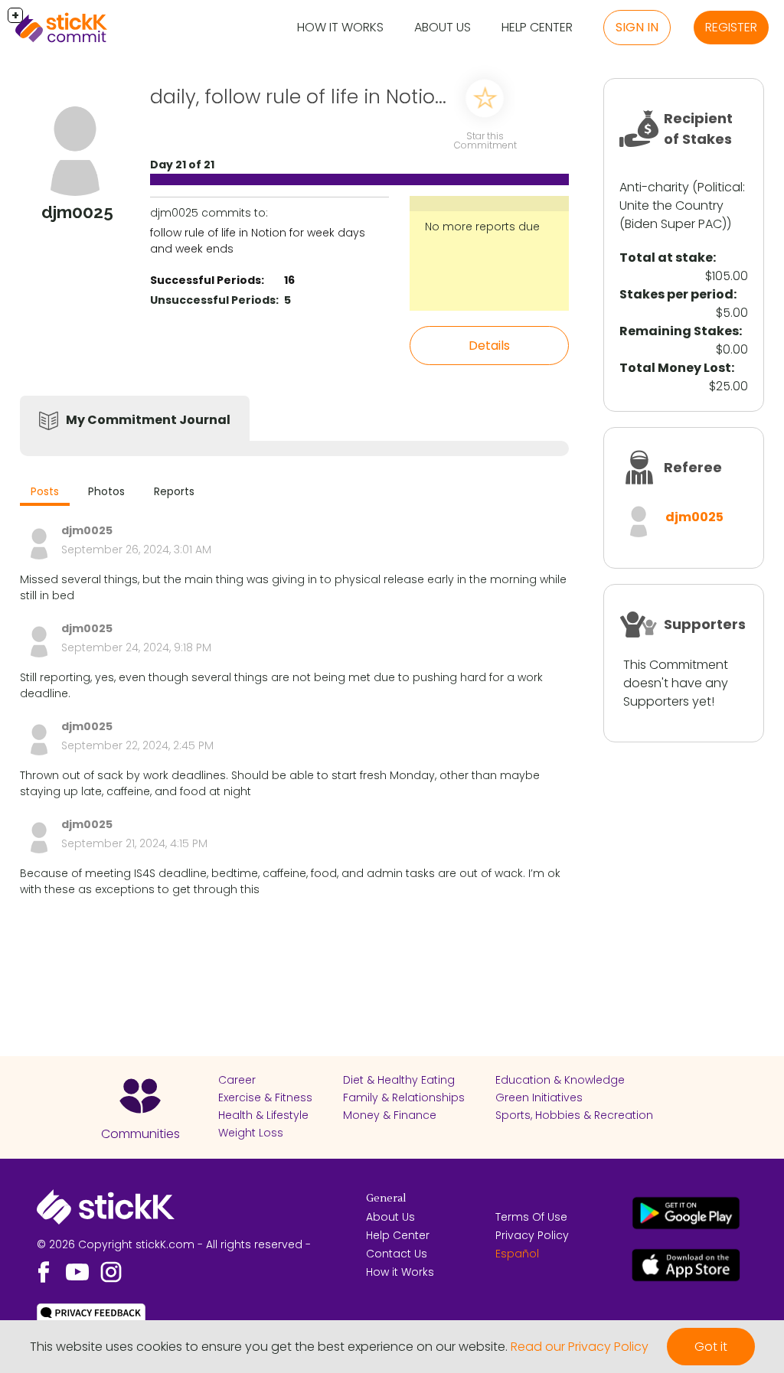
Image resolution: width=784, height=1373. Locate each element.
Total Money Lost (675, 368)
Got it (710, 1346)
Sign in (637, 27)
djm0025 (694, 517)
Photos (106, 491)
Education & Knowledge (560, 1080)
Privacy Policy (532, 1235)
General (386, 1198)
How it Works (340, 27)
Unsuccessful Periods (213, 300)
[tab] (45, 493)
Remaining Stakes (679, 331)
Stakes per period (676, 294)
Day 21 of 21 (182, 164)
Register (731, 27)
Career (237, 1080)
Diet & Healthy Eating (399, 1080)
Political (720, 187)
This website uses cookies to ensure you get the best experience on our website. (269, 1346)
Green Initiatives (539, 1097)
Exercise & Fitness (265, 1097)
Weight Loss (250, 1132)
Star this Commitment (485, 140)
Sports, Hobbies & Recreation (574, 1115)
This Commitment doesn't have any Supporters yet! (675, 683)
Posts (45, 491)
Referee (693, 467)
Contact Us (396, 1253)
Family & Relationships (404, 1097)
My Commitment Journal (148, 420)
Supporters (705, 624)
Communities (140, 1134)
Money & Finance (389, 1115)
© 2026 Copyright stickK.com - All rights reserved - (174, 1244)
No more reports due (482, 226)
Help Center (537, 27)
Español (517, 1253)
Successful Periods (205, 280)
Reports (174, 491)
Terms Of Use (531, 1217)
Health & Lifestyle (263, 1115)
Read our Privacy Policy (579, 1346)
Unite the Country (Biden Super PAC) (673, 215)
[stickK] (61, 27)
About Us (442, 27)
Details (489, 345)
